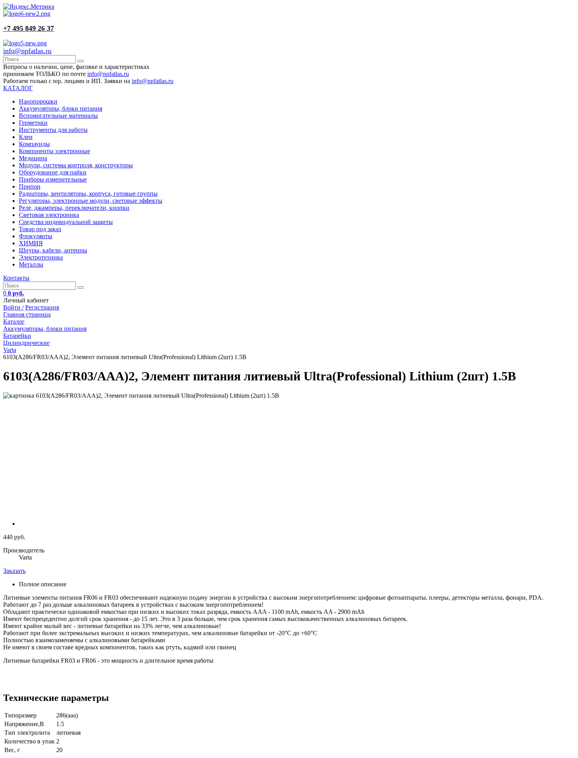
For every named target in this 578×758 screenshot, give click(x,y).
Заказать (14, 570)
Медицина (33, 158)
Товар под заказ (40, 229)
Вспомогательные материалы (58, 115)
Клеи (26, 136)
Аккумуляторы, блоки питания (60, 108)
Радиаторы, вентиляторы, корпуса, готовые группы (88, 193)
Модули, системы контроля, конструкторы (76, 165)
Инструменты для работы (53, 129)
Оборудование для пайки (53, 172)
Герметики (33, 122)
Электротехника (41, 257)
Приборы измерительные (53, 179)
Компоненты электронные (54, 151)
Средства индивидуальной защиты (66, 222)
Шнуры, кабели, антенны (53, 250)
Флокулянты (35, 236)
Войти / (13, 307)
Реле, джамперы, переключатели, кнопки (74, 207)
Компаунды (34, 144)
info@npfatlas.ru (27, 51)
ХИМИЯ (31, 243)
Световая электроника (49, 214)
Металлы (31, 264)
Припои (29, 186)
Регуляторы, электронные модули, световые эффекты (90, 200)
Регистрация (42, 307)
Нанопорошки (38, 101)
